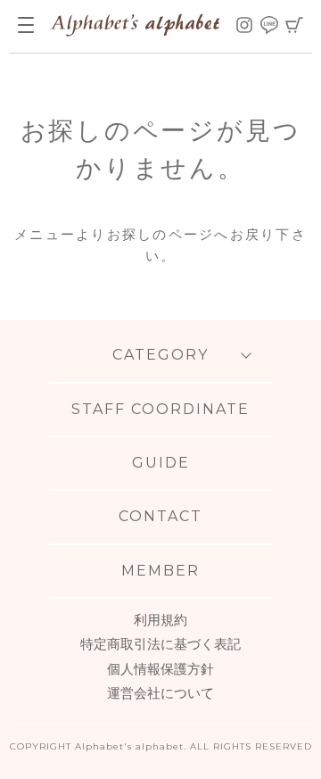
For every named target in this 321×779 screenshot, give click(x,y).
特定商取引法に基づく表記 (160, 643)
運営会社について (160, 692)
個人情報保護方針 (160, 668)
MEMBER (160, 570)
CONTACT (160, 516)
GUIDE (161, 462)
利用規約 (160, 619)
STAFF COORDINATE (160, 409)
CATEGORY (160, 354)
